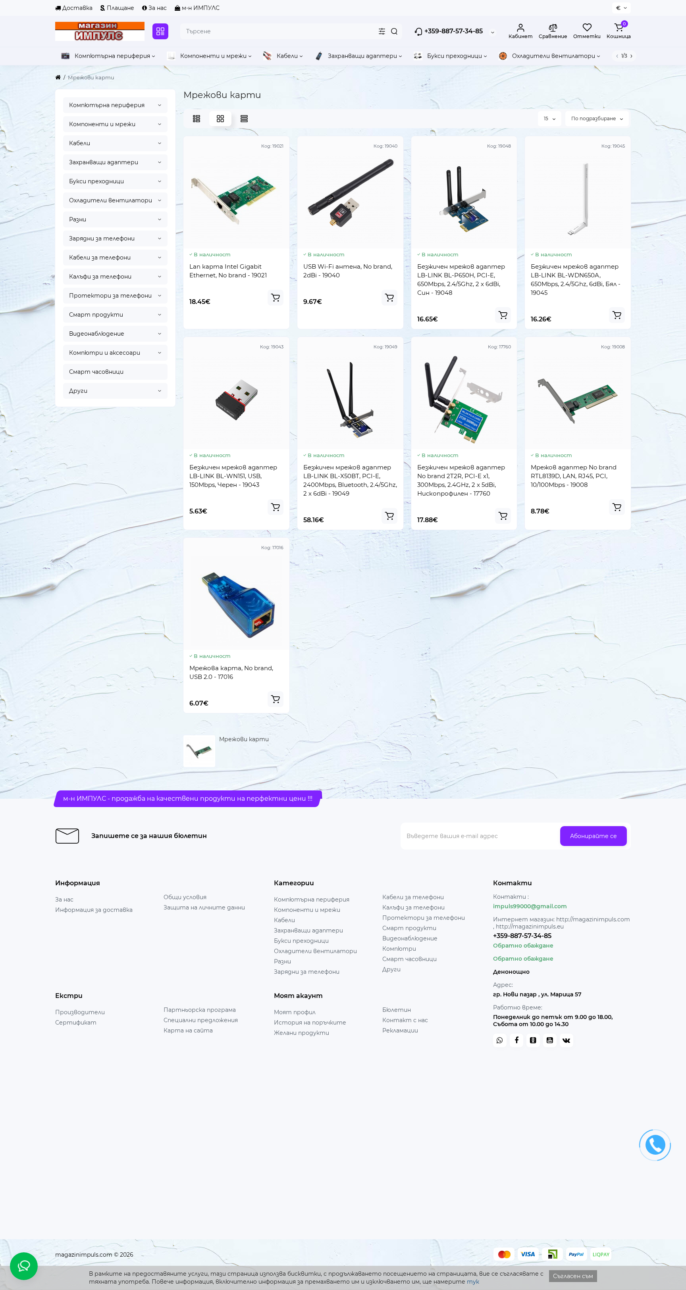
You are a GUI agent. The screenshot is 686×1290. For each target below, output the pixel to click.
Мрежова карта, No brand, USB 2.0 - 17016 (231, 672)
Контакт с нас (405, 1020)
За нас (157, 8)
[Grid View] (220, 118)
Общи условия (185, 897)
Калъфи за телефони (100, 276)
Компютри (399, 948)
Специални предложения (201, 1020)
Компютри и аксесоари (104, 352)
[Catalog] (160, 31)
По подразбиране (594, 118)
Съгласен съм (573, 1276)
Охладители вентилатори (110, 200)
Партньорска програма (200, 1009)
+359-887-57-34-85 (453, 31)
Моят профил (295, 1012)
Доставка (76, 8)
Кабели (79, 143)
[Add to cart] (275, 298)
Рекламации (400, 1030)
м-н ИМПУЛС (200, 8)
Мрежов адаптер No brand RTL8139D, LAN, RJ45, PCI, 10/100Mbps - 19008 (574, 475)
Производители (80, 1012)
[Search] (394, 31)
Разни (77, 219)
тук (473, 1281)
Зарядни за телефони (102, 238)
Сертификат (75, 1022)
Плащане (119, 8)
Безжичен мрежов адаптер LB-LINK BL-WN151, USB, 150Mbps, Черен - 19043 (233, 475)
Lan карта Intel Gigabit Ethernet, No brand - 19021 (228, 271)
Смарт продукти (96, 314)
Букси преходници (96, 181)
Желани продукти (301, 1032)
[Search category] (382, 31)
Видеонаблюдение (96, 333)
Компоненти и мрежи (102, 124)
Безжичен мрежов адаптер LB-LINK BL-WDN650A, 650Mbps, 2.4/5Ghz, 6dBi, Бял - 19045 (575, 279)
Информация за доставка (94, 909)
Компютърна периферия (107, 105)
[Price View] (244, 118)
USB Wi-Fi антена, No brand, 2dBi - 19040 (347, 271)
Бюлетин (396, 1009)
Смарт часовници (96, 371)
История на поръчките (310, 1022)
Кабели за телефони (100, 257)
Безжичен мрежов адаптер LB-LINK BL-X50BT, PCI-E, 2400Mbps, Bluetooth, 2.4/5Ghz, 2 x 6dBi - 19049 (350, 480)
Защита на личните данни (204, 907)
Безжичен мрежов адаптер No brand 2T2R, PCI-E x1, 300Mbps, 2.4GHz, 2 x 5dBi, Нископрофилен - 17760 (461, 480)
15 (546, 118)
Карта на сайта (188, 1030)
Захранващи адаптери (103, 162)
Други (78, 390)
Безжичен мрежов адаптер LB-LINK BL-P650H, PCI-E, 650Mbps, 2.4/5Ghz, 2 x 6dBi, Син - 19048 (461, 279)
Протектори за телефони (110, 295)
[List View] (196, 118)
